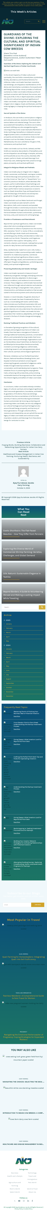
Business (14, 1173)
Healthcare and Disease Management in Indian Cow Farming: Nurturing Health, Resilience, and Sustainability (23, 456)
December (9, 696)
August (8, 679)
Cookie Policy (28, 1209)
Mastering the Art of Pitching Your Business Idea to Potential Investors (26, 712)
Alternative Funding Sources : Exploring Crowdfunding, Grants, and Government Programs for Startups (28, 864)
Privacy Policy (19, 1209)
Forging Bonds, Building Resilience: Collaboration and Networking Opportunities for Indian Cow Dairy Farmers (23, 447)
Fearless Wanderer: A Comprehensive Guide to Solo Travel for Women (23, 997)
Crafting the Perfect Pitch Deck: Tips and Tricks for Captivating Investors (28, 758)
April (7, 637)
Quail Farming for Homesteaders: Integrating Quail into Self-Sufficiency (23, 958)
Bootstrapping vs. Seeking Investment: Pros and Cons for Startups (27, 829)
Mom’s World (15, 1189)
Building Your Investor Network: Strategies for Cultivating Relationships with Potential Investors (28, 843)
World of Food (32, 1189)
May (7, 641)
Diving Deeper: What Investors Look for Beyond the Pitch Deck (27, 740)
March (8, 632)
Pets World (32, 1182)
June (7, 670)
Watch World (15, 1192)
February (9, 628)
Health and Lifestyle (14, 1176)
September (10, 683)
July (7, 675)
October (9, 687)
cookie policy (38, 5)
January (9, 624)
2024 (8, 645)
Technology (32, 1173)
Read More (17, 716)
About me (32, 1192)
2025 (8, 620)
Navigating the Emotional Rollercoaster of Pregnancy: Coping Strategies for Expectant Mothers (23, 1037)
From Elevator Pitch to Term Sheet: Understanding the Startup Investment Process (28, 724)
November (9, 692)
